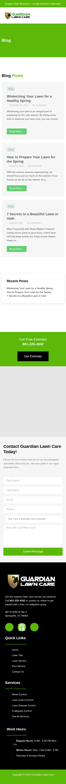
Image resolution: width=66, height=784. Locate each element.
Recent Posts (17, 281)
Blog (6, 40)
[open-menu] (53, 15)
